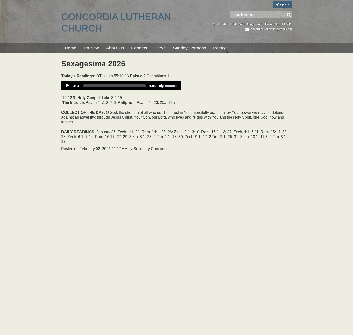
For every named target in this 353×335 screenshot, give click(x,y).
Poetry (219, 48)
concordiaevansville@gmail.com (270, 29)
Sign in (284, 5)
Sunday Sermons (189, 48)
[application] (121, 85)
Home (70, 48)
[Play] (67, 85)
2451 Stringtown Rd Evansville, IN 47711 (265, 24)
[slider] (172, 85)
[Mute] (161, 85)
